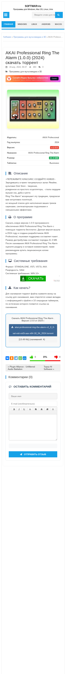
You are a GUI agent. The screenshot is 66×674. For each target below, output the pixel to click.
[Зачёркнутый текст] (30, 409)
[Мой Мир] (24, 358)
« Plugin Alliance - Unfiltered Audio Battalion (21, 367)
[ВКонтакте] (7, 358)
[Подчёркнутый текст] (24, 409)
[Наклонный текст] (19, 409)
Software (7, 37)
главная (8, 24)
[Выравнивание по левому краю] (36, 409)
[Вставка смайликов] (53, 409)
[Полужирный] (14, 409)
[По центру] (41, 409)
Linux (34, 24)
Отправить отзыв (34, 454)
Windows (22, 24)
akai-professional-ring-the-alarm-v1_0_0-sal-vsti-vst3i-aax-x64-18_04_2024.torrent (34, 330)
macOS (58, 24)
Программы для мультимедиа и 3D (29, 37)
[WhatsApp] (20, 358)
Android (46, 24)
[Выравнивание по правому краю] (47, 409)
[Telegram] (16, 358)
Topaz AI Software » (49, 367)
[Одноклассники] (12, 358)
